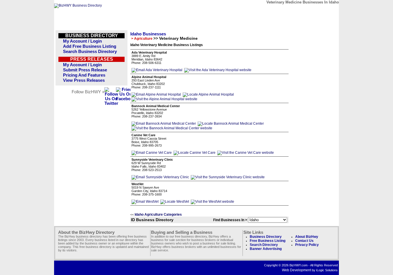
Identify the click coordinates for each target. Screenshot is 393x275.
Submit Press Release (85, 70)
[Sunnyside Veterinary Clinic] (160, 177)
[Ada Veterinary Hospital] (156, 70)
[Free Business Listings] (78, 5)
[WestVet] (145, 202)
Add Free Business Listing (89, 46)
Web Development (296, 270)
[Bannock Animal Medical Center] (163, 124)
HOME (324, 11)
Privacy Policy (307, 245)
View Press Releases (84, 80)
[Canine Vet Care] (151, 153)
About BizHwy (306, 237)
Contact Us (304, 241)
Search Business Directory (90, 51)
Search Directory (264, 245)
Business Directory (266, 237)
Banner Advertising (266, 249)
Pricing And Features (84, 75)
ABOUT (297, 11)
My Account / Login (82, 41)
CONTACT (271, 11)
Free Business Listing (267, 241)
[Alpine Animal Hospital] (156, 94)
